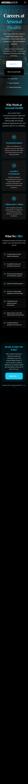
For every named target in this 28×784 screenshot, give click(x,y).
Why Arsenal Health (14, 72)
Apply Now (12, 64)
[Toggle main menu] (25, 2)
